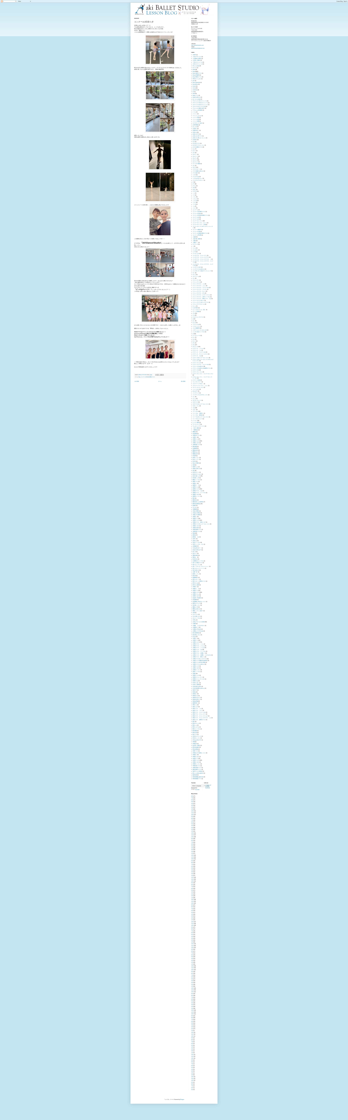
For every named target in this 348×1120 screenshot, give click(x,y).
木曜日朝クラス (196, 765)
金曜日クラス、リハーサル (199, 492)
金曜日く (195, 483)
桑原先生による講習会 (198, 501)
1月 (192, 809)
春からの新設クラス (197, 562)
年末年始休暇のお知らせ (199, 688)
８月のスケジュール (197, 64)
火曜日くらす (196, 441)
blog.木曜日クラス (197, 77)
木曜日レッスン (196, 764)
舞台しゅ (195, 725)
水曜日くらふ (196, 594)
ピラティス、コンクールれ (199, 352)
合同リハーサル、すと (198, 544)
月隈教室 (195, 509)
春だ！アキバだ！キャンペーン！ (201, 566)
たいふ (194, 306)
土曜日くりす (196, 666)
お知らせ (195, 132)
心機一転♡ (195, 572)
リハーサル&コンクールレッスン (201, 417)
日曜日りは (195, 680)
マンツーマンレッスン (198, 387)
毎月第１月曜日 (196, 745)
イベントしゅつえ (197, 115)
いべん (194, 112)
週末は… (195, 557)
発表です (195, 690)
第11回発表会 (196, 632)
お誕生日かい (196, 130)
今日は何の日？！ (197, 548)
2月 (192, 807)
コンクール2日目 (197, 213)
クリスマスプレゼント (198, 180)
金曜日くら (195, 487)
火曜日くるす (196, 442)
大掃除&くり (196, 627)
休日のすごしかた (197, 474)
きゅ (194, 152)
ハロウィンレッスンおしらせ (200, 330)
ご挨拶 (194, 237)
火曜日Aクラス (196, 435)
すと (194, 278)
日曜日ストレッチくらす (199, 679)
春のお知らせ (196, 570)
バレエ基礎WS (196, 328)
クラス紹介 (195, 173)
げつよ (194, 185)
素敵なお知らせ (196, 609)
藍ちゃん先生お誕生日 (198, 773)
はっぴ (194, 322)
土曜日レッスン (196, 669)
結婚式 (194, 505)
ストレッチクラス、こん (199, 283)
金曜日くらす (196, 489)
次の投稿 (137, 381)
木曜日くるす (196, 762)
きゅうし (195, 158)
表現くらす (195, 706)
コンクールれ (196, 219)
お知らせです (196, 134)
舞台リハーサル (196, 729)
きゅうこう (195, 156)
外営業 (194, 455)
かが (194, 141)
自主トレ (195, 553)
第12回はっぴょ (196, 634)
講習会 (194, 535)
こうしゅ (195, 198)
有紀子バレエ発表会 (197, 771)
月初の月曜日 (196, 511)
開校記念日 (195, 450)
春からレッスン (196, 564)
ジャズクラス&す (197, 267)
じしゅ (194, 248)
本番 (194, 741)
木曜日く (195, 754)
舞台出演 (195, 732)
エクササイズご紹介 (197, 123)
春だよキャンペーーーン (199, 568)
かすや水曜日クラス (197, 147)
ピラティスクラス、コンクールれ (201, 364)
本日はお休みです (197, 740)
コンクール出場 (196, 231)
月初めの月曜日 (196, 513)
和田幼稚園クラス (197, 778)
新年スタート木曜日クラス (199, 581)
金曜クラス (195, 481)
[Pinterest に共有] (163, 375)
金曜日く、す (196, 485)
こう (194, 193)
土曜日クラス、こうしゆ (199, 647)
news (194, 88)
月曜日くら (195, 518)
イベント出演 (196, 119)
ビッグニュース (196, 335)
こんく (194, 208)
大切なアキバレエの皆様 (199, 621)
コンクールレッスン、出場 (199, 224)
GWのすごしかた (197, 78)
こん (194, 206)
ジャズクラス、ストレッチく (200, 255)
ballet (194, 69)
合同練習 (195, 546)
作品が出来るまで (197, 549)
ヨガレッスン (196, 405)
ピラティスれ (196, 370)
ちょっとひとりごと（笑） (199, 309)
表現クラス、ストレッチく (199, 714)
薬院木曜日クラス (197, 769)
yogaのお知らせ (196, 97)
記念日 (194, 461)
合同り (194, 538)
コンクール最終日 (197, 229)
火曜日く (195, 437)
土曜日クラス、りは (197, 649)
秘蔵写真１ (195, 703)
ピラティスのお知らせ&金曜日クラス (202, 368)
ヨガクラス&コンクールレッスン (201, 404)
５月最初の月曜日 (197, 58)
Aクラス (195, 67)
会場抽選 (195, 448)
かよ (194, 149)
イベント (195, 113)
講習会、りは (196, 537)
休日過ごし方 (196, 477)
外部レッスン (196, 457)
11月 (192, 812)
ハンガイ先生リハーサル (199, 331)
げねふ (194, 189)
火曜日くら (195, 439)
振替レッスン (196, 573)
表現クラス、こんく (197, 710)
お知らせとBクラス (197, 136)
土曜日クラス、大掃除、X (199, 653)
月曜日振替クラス (197, 529)
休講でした (195, 466)
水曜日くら (195, 590)
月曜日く (195, 516)
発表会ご (195, 693)
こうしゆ (195, 200)
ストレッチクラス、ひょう (199, 291)
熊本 (194, 498)
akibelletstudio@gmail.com (198, 48)
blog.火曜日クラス (197, 73)
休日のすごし (196, 472)
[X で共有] (159, 375)
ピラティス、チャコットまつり (200, 354)
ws (193, 91)
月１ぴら (195, 507)
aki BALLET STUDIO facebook (208, 787)
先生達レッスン (196, 605)
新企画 (194, 575)
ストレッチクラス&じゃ (198, 300)
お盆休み (195, 139)
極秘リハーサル (196, 479)
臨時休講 (195, 775)
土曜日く (195, 638)
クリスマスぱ (196, 176)
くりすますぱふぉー (197, 178)
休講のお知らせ (196, 468)
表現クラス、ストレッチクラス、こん (202, 717)
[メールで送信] (156, 375)
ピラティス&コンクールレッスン (201, 357)
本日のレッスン (196, 738)
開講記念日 (195, 453)
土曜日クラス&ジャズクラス (199, 658)
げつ (194, 184)
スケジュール (196, 276)
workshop (195, 90)
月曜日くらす (196, 520)
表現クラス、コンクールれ (199, 712)
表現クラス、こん (197, 708)
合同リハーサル (196, 542)
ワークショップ (196, 424)
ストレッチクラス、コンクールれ (201, 287)
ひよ (194, 339)
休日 (194, 470)
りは (194, 407)
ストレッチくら (196, 282)
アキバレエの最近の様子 (199, 108)
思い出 (194, 551)
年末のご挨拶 (196, 684)
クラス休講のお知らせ (198, 171)
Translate (197, 789)
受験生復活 (195, 555)
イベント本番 (196, 121)
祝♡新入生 (195, 559)
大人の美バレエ (196, 616)
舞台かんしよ (196, 723)
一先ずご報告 (196, 428)
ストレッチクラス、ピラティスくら (201, 295)
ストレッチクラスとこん (199, 304)
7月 (192, 798)
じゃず (194, 251)
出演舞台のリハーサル (198, 561)
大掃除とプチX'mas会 (198, 631)
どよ (194, 313)
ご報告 (194, 240)
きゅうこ (195, 154)
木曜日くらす (196, 760)
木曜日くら (195, 758)
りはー (194, 409)
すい (194, 272)
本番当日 (195, 743)
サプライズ (195, 244)
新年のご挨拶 (196, 585)
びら (194, 342)
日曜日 (194, 673)
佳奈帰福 (195, 433)
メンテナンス (196, 393)
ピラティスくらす (197, 362)
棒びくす (195, 734)
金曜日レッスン (196, 496)
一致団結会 (195, 429)
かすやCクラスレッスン (198, 145)
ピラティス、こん (197, 350)
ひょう (194, 341)
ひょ (194, 337)
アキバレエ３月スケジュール (200, 101)
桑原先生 (195, 500)
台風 (194, 612)
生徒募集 (195, 599)
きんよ (194, 167)
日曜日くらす (196, 675)
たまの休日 (195, 307)
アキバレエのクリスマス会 (199, 106)
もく (194, 396)
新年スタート (196, 579)
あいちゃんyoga (196, 99)
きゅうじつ (195, 161)
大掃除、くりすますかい (199, 625)
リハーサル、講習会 (197, 415)
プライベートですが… (198, 383)
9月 (192, 816)
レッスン (195, 420)
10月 (192, 814)
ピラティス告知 (196, 380)
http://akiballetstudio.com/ (197, 45)
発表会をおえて (196, 697)
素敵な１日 (195, 607)
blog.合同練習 (196, 75)
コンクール (195, 209)
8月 (192, 796)
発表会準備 (195, 701)
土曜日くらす (196, 642)
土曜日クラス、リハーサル (199, 651)
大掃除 (194, 623)
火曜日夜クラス (196, 444)
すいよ (194, 274)
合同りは (195, 540)
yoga (194, 93)
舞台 (194, 721)
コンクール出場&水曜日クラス (200, 233)
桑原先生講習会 (196, 503)
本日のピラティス (197, 736)
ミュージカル (196, 389)
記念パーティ (196, 459)
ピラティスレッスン (197, 372)
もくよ (194, 398)
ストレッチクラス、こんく (199, 285)
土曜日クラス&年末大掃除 (199, 662)
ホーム (160, 381)
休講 (194, 465)
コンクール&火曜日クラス (199, 211)
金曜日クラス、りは (197, 490)
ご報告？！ (195, 242)
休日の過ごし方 (196, 476)
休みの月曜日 (196, 463)
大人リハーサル (196, 618)
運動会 (194, 431)
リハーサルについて (197, 418)
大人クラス (195, 614)
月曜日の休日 (196, 527)
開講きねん (195, 452)
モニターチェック (197, 400)
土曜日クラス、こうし (198, 644)
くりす (194, 174)
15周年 (194, 54)
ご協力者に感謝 (196, 238)
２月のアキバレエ (197, 56)
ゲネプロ (195, 191)
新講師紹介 (195, 577)
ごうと (194, 202)
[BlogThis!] (158, 375)
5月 (192, 801)
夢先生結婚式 (196, 747)
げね (194, 187)
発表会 (194, 692)
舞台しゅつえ (196, 727)
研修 (194, 533)
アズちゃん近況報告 (197, 110)
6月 (192, 799)
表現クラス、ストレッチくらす (200, 716)
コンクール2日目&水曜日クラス (148, 376)
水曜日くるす (196, 596)
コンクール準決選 (197, 235)
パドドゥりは (196, 324)
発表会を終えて (196, 699)
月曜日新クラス (196, 531)
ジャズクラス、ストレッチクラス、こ (202, 259)
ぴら (194, 344)
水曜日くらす (196, 592)
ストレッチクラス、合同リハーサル (201, 296)
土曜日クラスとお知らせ (199, 664)
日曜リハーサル (196, 671)
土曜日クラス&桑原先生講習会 (200, 660)
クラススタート (196, 169)
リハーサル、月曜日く (198, 413)
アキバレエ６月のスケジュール (200, 104)
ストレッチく (196, 280)
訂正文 (194, 636)
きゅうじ (195, 160)
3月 (192, 805)
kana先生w (195, 84)
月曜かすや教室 (196, 514)
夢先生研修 (195, 749)
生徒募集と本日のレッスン (199, 601)
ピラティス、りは (197, 355)
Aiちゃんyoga (196, 65)
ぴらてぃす (195, 346)
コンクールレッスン (197, 220)
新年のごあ (195, 583)
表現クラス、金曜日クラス (199, 719)
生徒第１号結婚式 (197, 597)
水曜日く (195, 586)
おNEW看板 (195, 125)
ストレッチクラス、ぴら (199, 293)
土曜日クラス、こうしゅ (199, 645)
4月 (192, 803)
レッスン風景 (196, 422)
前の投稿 (183, 381)
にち (194, 315)
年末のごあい (196, 682)
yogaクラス (195, 95)
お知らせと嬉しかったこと (199, 137)
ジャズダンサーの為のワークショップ (202, 271)
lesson (194, 86)
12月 (192, 811)
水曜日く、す (196, 588)
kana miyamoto (196, 82)
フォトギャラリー (197, 382)
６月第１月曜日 (196, 60)
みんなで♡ (195, 391)
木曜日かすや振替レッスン (199, 753)
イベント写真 (196, 117)
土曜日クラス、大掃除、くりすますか (202, 655)
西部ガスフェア (196, 603)
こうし (194, 196)
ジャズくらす (196, 253)
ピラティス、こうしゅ (198, 348)
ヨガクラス (195, 402)
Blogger (182, 1099)
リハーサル (195, 411)
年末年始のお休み (197, 686)
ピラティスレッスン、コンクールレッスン (203, 373)
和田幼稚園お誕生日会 (198, 777)
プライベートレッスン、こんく (200, 385)
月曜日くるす (196, 526)
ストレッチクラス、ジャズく (200, 289)
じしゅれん (195, 250)
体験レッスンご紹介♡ (198, 610)
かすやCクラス (196, 143)
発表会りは (195, 695)
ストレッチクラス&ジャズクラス (201, 302)
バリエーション (196, 326)
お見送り (195, 128)
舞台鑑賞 (195, 730)
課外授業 (195, 446)
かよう (194, 150)
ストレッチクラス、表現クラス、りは (202, 298)
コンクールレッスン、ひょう (200, 222)
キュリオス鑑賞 (196, 163)
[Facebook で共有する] (161, 375)
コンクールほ (196, 217)
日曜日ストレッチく (197, 677)
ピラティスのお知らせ (198, 366)
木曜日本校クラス (197, 767)
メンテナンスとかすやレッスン (200, 394)
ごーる (194, 204)
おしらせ (195, 126)
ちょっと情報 (196, 311)
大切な (194, 620)
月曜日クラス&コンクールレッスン (201, 524)
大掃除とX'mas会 (197, 629)
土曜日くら (195, 640)
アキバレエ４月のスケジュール (200, 102)
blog (139, 376)
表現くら (195, 704)
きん (194, 165)
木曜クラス (195, 751)
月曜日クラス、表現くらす (199, 522)
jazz (194, 80)
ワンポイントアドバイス (199, 426)
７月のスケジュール (197, 62)
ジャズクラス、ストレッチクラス (201, 257)
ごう (194, 195)
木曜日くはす (196, 756)
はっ (194, 320)
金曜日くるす (196, 494)
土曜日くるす (196, 668)
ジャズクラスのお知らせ (199, 269)
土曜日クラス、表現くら (199, 656)
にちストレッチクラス (198, 317)
